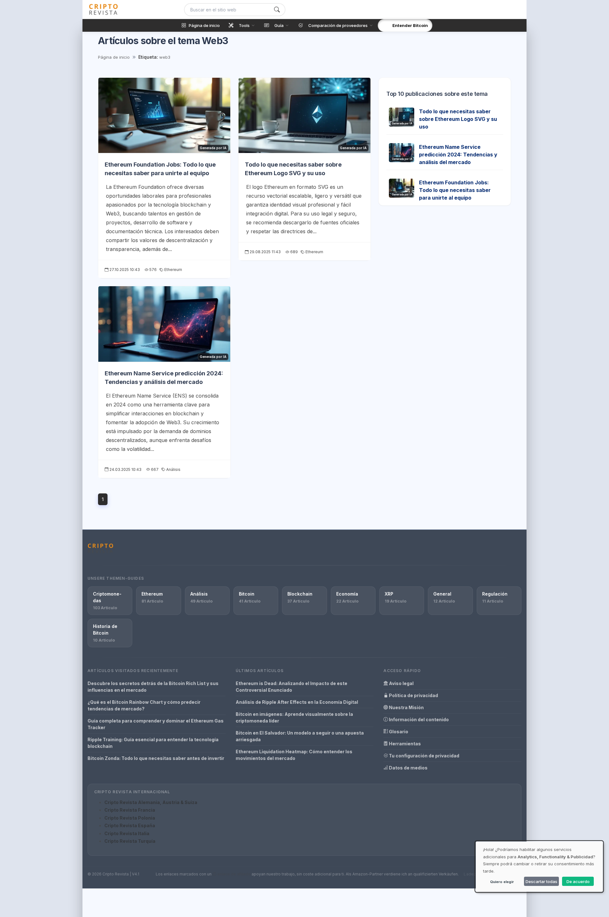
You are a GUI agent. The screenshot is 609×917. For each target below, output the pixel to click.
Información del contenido (418, 719)
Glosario (398, 731)
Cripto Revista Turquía (129, 841)
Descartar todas (541, 881)
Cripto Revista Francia (129, 810)
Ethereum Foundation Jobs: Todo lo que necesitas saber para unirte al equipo (455, 190)
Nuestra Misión (406, 707)
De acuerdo (578, 881)
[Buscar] (277, 9)
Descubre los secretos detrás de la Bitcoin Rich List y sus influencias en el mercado (153, 687)
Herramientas (404, 743)
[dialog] (539, 866)
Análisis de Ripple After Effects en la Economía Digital (297, 702)
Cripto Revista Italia (126, 833)
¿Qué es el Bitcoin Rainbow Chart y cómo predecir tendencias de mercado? (144, 705)
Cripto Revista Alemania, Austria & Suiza (150, 802)
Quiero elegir (502, 882)
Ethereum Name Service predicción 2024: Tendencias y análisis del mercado (458, 154)
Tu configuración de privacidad (423, 755)
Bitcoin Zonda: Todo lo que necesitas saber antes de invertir (156, 758)
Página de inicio (114, 57)
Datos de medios (408, 767)
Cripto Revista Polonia (129, 818)
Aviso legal (401, 683)
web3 (164, 57)
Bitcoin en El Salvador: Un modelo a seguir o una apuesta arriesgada (300, 736)
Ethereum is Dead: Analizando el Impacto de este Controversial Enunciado (291, 687)
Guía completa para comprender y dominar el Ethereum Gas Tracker (156, 724)
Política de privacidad (413, 695)
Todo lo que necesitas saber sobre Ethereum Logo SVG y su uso (458, 119)
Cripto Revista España (129, 825)
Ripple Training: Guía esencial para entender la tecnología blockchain (153, 743)
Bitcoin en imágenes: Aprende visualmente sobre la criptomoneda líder (294, 717)
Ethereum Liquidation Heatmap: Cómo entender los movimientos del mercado (294, 755)
